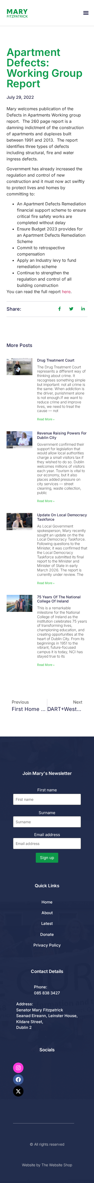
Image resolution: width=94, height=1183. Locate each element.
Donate (47, 934)
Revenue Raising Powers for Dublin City (61, 435)
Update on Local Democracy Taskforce (62, 517)
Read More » (46, 419)
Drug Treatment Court (55, 360)
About (47, 912)
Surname (47, 812)
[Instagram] (18, 1068)
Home (47, 902)
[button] (85, 13)
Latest (47, 923)
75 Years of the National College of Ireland (59, 599)
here (66, 291)
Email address (47, 834)
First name (47, 789)
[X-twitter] (18, 1091)
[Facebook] (18, 1079)
